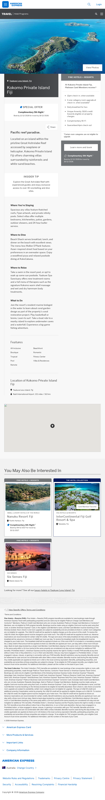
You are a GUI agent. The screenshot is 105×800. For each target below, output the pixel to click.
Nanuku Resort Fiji (20, 516)
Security (7, 784)
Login (99, 4)
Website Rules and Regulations (18, 778)
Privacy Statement (82, 778)
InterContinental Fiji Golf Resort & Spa (73, 518)
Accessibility (21, 784)
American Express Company (31, 792)
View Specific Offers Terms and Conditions (25, 610)
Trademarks (44, 778)
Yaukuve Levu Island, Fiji (20, 81)
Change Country (25, 767)
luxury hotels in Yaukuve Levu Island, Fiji (54, 590)
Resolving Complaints (43, 784)
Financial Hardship (67, 784)
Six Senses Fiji (17, 576)
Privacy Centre (61, 778)
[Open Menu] (5, 4)
